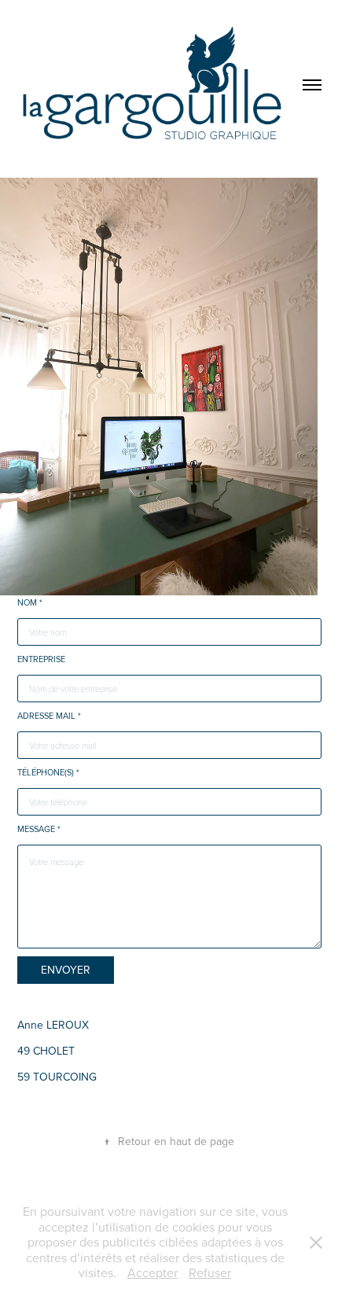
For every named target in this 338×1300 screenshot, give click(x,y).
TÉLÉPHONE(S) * (48, 772)
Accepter (152, 1272)
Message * (39, 828)
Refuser (210, 1272)
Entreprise (41, 659)
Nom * (29, 602)
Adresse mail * (49, 715)
